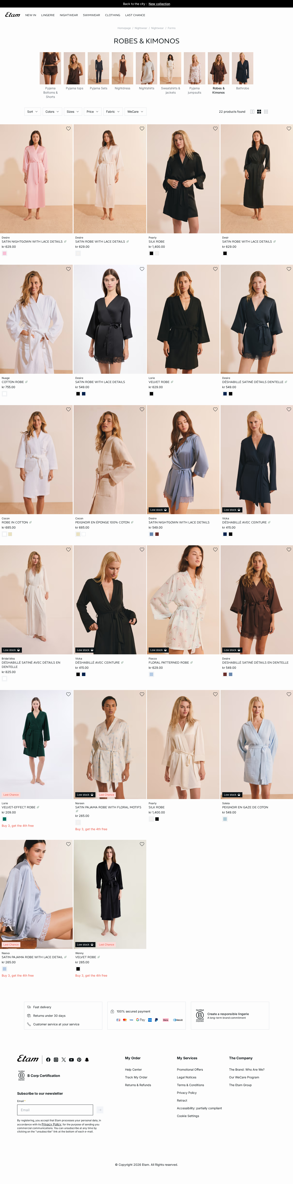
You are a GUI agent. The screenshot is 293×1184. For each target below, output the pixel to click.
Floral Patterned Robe (169, 662)
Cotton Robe (13, 382)
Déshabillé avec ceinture (244, 522)
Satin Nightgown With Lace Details (32, 241)
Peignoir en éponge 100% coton (102, 522)
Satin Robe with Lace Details (100, 382)
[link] (30, 15)
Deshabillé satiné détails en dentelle (255, 662)
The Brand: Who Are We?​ (246, 1069)
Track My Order (136, 1077)
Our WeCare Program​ (244, 1077)
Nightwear (141, 28)
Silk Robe (157, 241)
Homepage (124, 28)
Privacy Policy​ (187, 1092)
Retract (182, 1100)
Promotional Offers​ (190, 1069)
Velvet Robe (159, 382)
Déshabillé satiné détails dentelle (253, 382)
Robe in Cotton (15, 522)
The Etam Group (240, 1085)
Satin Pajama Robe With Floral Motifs (108, 807)
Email (21, 1101)
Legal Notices (186, 1077)
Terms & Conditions (190, 1085)
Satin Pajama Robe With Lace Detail (33, 957)
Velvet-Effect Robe (19, 807)
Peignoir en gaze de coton (245, 807)
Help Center (133, 1069)
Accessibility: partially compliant (199, 1108)
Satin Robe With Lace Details (100, 241)
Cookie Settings (188, 1116)
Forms (171, 28)
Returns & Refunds (138, 1085)
